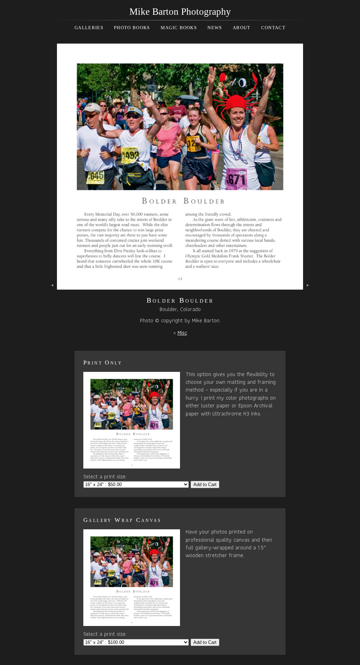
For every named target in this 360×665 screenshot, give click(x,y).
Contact (273, 27)
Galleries (89, 27)
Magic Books (179, 27)
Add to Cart (205, 484)
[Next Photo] (180, 285)
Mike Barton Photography (180, 11)
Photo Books (132, 27)
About (242, 27)
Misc (182, 332)
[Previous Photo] (52, 285)
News (214, 27)
